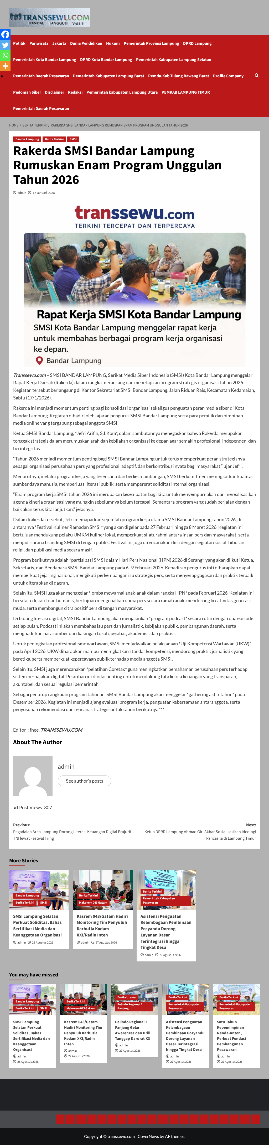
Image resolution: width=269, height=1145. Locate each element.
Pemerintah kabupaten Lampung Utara (122, 92)
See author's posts (84, 781)
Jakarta (59, 43)
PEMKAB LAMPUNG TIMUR (186, 92)
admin (22, 193)
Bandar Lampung (27, 139)
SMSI (73, 139)
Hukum (113, 43)
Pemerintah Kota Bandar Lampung (44, 60)
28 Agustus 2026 (42, 942)
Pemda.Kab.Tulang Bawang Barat (178, 76)
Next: (200, 831)
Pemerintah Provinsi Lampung (151, 43)
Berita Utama (126, 997)
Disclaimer (54, 92)
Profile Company (228, 76)
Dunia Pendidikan (86, 43)
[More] (5, 66)
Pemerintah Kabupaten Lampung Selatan (173, 60)
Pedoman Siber (27, 92)
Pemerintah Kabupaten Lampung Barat (108, 76)
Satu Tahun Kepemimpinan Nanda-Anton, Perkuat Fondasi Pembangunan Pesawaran (231, 1035)
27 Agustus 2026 (106, 942)
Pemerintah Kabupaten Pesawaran (159, 900)
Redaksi (75, 92)
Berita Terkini (54, 139)
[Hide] (2, 76)
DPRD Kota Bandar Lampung (106, 60)
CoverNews (148, 1136)
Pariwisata (38, 43)
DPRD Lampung (197, 43)
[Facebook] (5, 34)
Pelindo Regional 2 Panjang (129, 1006)
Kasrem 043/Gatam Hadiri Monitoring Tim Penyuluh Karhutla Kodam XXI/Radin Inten (102, 925)
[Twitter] (5, 45)
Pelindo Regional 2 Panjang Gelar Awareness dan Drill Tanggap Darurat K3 (132, 1030)
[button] (257, 75)
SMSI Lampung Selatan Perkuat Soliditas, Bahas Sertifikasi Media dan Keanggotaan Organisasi (37, 925)
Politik (19, 43)
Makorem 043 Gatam (93, 902)
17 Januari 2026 (44, 193)
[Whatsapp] (5, 55)
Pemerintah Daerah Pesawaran (41, 76)
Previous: (72, 831)
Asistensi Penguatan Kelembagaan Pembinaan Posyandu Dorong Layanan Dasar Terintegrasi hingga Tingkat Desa (166, 932)
